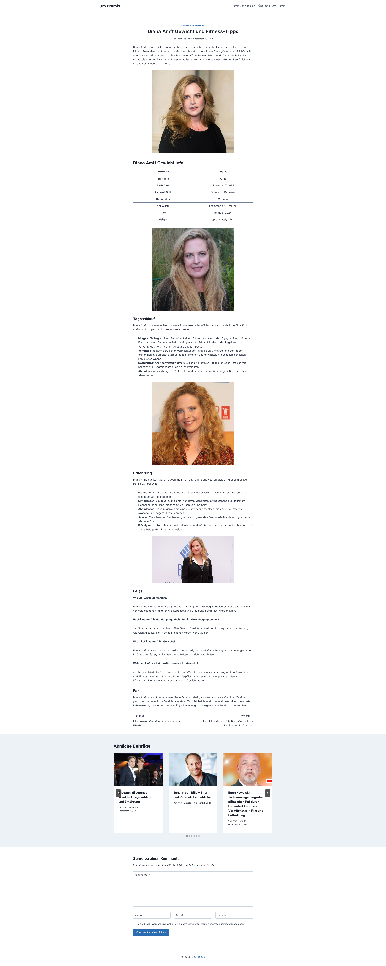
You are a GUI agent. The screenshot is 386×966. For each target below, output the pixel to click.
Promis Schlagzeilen (243, 5)
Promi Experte (183, 39)
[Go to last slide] (118, 793)
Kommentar (142, 874)
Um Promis (198, 956)
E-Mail (180, 915)
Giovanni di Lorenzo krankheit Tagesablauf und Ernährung (135, 797)
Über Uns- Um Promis (271, 5)
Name (139, 915)
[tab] (187, 836)
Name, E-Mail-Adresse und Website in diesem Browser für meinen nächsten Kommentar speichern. (190, 923)
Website (222, 915)
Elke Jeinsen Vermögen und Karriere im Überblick (157, 721)
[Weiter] (267, 793)
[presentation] (138, 769)
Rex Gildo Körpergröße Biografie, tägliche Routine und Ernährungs (228, 721)
